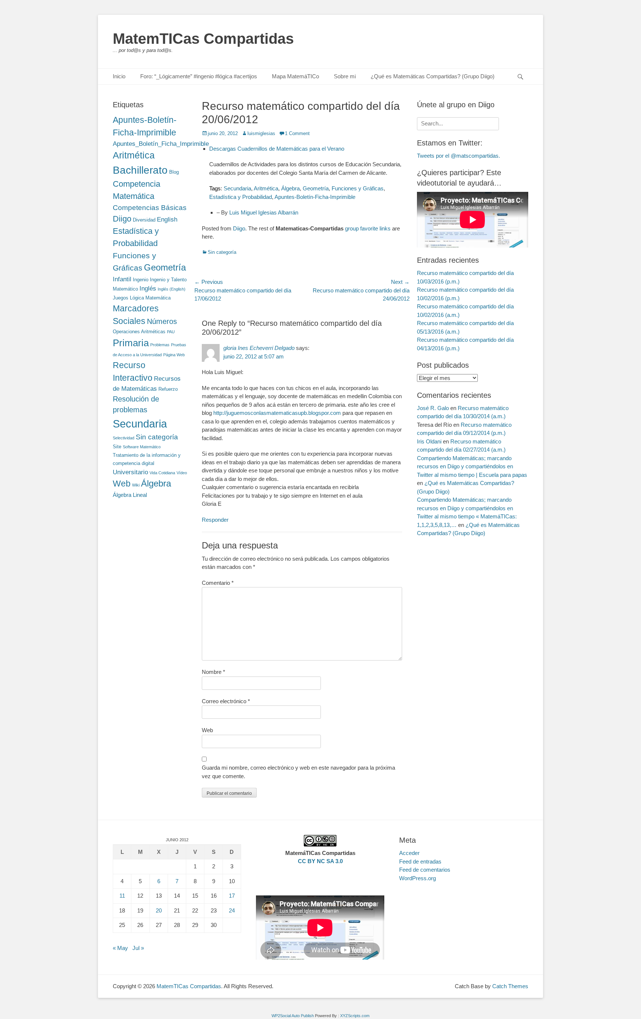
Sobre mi (345, 76)
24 (232, 910)
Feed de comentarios (424, 869)
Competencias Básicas (150, 208)
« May (120, 948)
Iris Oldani (429, 441)
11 (122, 895)
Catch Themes (510, 986)
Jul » (138, 948)
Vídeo (182, 473)
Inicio (119, 76)
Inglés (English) (171, 289)
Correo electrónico (226, 701)
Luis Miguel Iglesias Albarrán (263, 212)
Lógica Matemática (150, 298)
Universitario (130, 472)
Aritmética (266, 188)
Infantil (122, 279)
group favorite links (368, 228)
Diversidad (144, 220)
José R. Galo (433, 408)
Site (117, 446)
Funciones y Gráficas (358, 188)
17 (232, 895)
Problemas (160, 345)
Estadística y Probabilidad (240, 197)
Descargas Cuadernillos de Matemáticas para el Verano (276, 148)
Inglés (147, 288)
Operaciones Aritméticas (139, 331)
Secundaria (237, 188)
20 (159, 910)
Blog (174, 172)
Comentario (218, 583)
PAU (171, 332)
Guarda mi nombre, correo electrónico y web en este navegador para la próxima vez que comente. (298, 771)
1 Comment (297, 133)
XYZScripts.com (354, 1015)
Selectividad (123, 438)
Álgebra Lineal (130, 495)
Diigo (239, 228)
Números (162, 321)
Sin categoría (222, 252)
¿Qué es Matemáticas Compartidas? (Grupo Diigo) (432, 76)
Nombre (213, 672)
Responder (215, 520)
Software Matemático (142, 447)
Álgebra (290, 188)
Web (207, 730)
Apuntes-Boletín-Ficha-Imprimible (315, 197)
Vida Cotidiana (162, 473)
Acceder (409, 853)
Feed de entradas (420, 861)
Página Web (174, 355)
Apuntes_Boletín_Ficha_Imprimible (161, 143)
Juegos (120, 298)
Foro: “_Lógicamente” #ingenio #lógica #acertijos (198, 76)
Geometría (316, 188)
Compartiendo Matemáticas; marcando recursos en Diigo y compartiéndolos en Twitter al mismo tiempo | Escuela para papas (472, 466)
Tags (215, 188)
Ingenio (140, 279)
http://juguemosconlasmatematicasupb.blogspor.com (277, 413)
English (167, 219)
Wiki (135, 485)
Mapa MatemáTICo (295, 76)
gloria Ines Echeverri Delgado (259, 348)
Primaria (131, 342)
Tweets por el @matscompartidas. (458, 156)
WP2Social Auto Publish (293, 1015)
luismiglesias (261, 133)
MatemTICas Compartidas (203, 38)
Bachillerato (140, 170)
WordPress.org (417, 878)
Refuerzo (168, 389)
